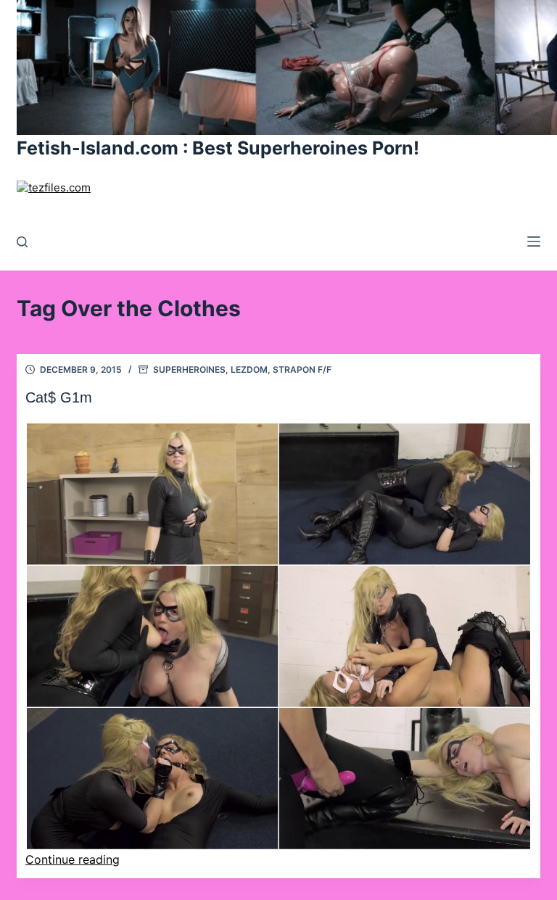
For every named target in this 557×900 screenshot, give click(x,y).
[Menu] (533, 241)
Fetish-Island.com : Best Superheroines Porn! (218, 148)
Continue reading (72, 859)
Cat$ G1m (58, 397)
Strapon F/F (302, 369)
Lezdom (249, 369)
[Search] (22, 241)
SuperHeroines (189, 369)
